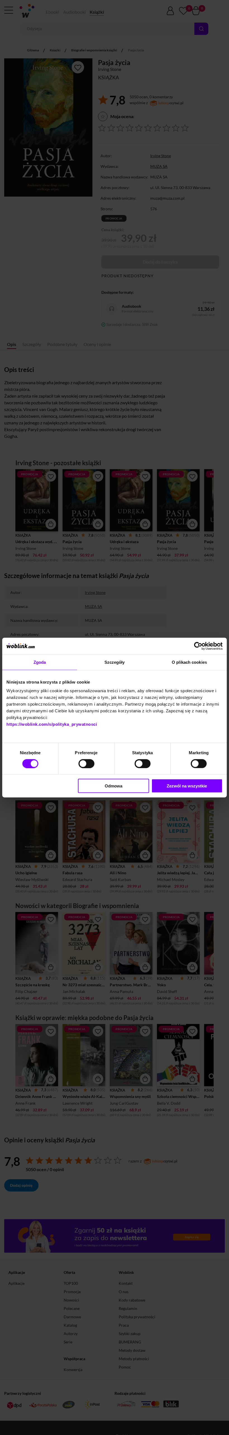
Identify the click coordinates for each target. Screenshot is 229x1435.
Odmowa (113, 786)
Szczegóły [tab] (114, 662)
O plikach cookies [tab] (189, 662)
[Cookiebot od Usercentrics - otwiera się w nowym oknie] (198, 646)
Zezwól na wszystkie (187, 786)
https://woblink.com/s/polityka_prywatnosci (51, 724)
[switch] (86, 763)
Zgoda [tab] (40, 662)
